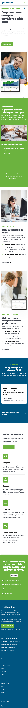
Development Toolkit (7, 650)
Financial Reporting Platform (9, 638)
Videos (3, 689)
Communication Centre (8, 656)
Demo (3, 692)
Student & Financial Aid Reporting (11, 641)
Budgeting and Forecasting (9, 647)
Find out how (7, 44)
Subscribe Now (8, 626)
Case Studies (5, 683)
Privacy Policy (5, 701)
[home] (5, 3)
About (3, 668)
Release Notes (5, 677)
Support (3, 674)
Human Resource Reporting (9, 644)
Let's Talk (14, 575)
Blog (2, 686)
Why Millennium (5, 665)
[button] (24, 3)
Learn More (8, 447)
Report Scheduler (6, 653)
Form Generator (6, 659)
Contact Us (4, 671)
